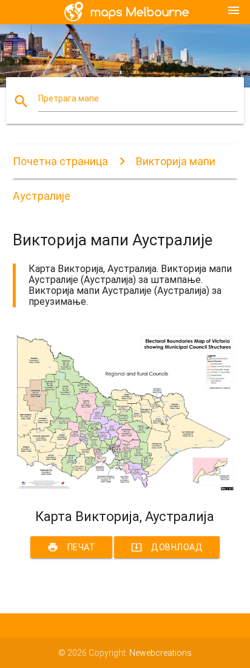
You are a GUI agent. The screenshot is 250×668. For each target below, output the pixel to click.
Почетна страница (60, 161)
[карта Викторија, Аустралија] (125, 487)
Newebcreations (160, 653)
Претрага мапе (68, 98)
